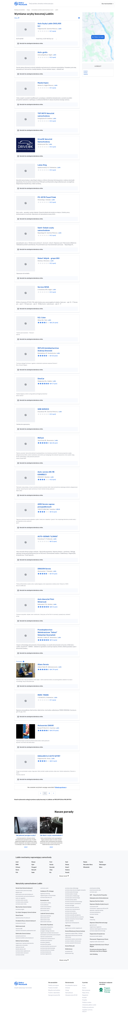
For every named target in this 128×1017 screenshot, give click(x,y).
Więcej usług (63, 960)
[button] (89, 1005)
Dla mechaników (107, 4)
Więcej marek (63, 876)
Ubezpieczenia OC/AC (71, 995)
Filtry (16, 18)
